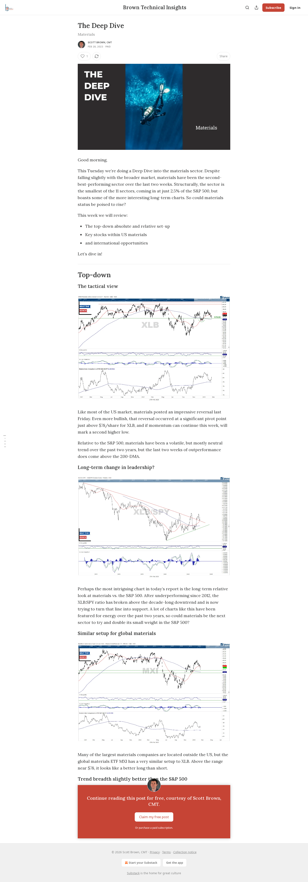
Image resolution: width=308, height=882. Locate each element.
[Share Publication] (256, 7)
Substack (133, 873)
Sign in (295, 7)
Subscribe (273, 7)
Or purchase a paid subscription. (154, 828)
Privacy (155, 852)
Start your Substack (143, 863)
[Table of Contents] (5, 441)
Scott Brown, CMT (100, 42)
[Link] (72, 275)
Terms (166, 852)
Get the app (174, 863)
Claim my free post (154, 817)
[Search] (247, 7)
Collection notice (185, 852)
